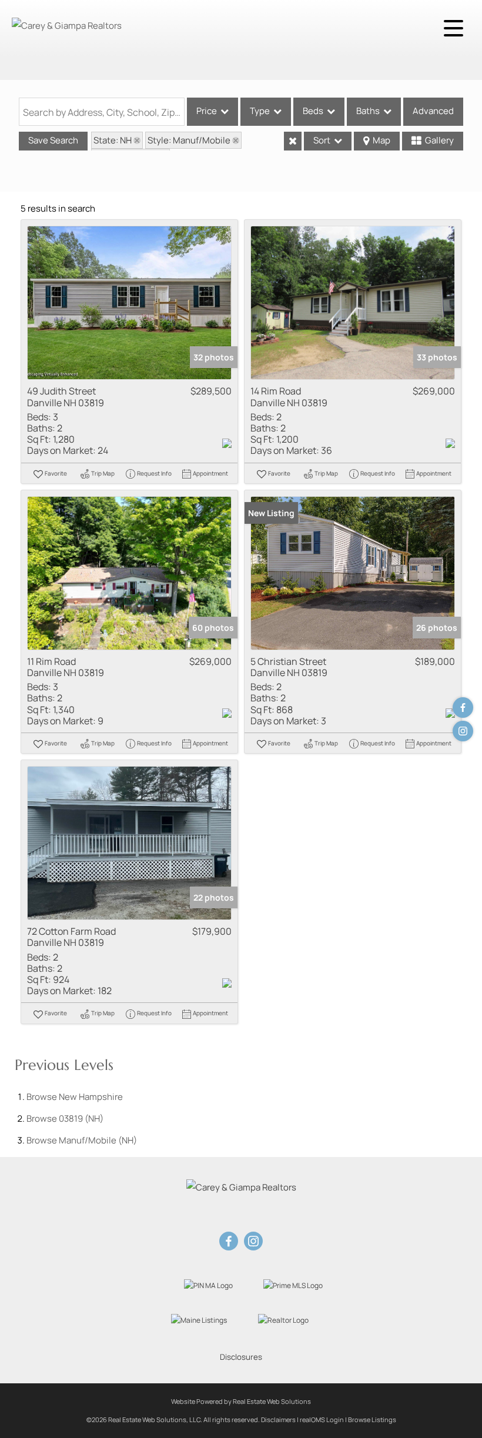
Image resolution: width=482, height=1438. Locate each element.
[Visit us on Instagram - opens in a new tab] (463, 731)
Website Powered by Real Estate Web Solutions (241, 1401)
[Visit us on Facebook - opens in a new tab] (463, 707)
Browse (74, 1097)
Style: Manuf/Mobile (189, 140)
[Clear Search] (293, 141)
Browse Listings (372, 1419)
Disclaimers (278, 1419)
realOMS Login (322, 1419)
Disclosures (241, 1357)
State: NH (112, 140)
